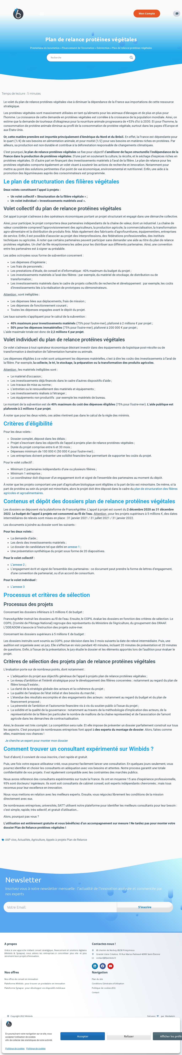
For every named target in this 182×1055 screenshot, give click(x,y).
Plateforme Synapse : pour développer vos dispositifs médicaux (34, 988)
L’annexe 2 (18, 564)
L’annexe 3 (18, 587)
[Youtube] (111, 966)
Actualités (24, 839)
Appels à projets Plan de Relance (66, 839)
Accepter (82, 1036)
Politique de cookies (15, 1048)
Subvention (103, 48)
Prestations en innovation (45, 48)
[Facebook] (103, 966)
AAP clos (10, 839)
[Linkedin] (95, 966)
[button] (42, 13)
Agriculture (38, 839)
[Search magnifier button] (131, 57)
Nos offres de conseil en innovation (21, 979)
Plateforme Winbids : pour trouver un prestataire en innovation (34, 983)
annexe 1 (74, 547)
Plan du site (97, 979)
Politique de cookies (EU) (103, 988)
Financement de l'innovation (78, 48)
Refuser (129, 1036)
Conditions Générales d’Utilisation (108, 983)
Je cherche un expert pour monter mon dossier (36, 740)
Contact (95, 992)
